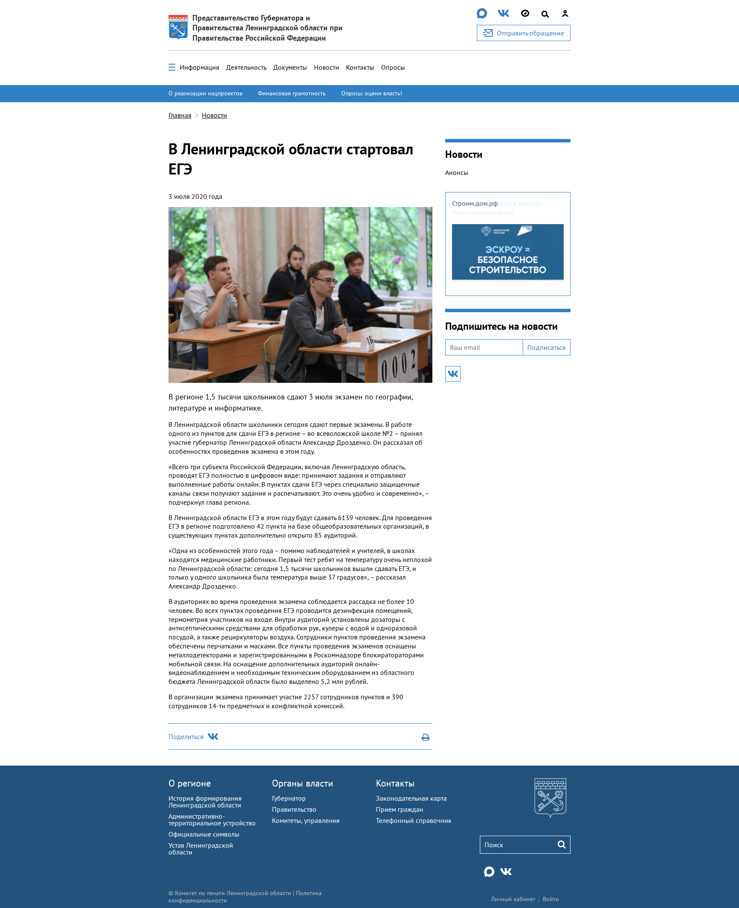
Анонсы (456, 172)
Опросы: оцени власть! (371, 93)
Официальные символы (203, 834)
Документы (290, 67)
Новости (326, 67)
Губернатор (289, 798)
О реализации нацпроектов (205, 93)
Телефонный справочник (414, 820)
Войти (551, 899)
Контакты (360, 67)
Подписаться (546, 347)
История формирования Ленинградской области (205, 801)
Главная (180, 115)
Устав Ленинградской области (200, 848)
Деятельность (246, 67)
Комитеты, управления (306, 820)
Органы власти (302, 783)
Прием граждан (399, 809)
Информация (199, 67)
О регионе (189, 783)
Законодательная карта (411, 798)
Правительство (294, 809)
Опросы (393, 67)
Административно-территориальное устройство (212, 819)
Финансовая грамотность (292, 93)
